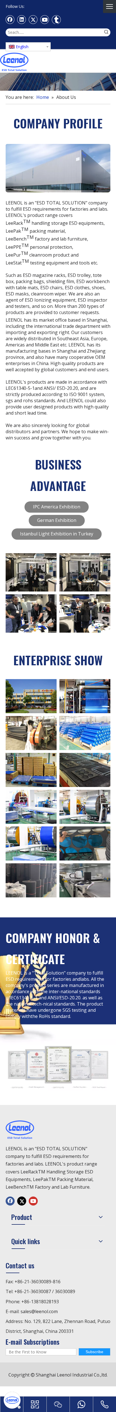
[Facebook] (10, 19)
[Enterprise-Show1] (84, 880)
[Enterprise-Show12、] (31, 696)
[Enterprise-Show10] (84, 843)
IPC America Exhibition (56, 507)
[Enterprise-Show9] (84, 770)
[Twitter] (33, 19)
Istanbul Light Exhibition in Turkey (56, 534)
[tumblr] (56, 19)
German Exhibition (56, 520)
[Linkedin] (21, 19)
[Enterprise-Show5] (84, 696)
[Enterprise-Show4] (84, 733)
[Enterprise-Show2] (31, 770)
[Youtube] (44, 19)
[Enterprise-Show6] (84, 807)
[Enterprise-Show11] (31, 880)
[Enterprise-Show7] (31, 807)
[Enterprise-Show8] (31, 733)
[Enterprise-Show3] (31, 843)
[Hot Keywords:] (106, 32)
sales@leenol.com (39, 1311)
